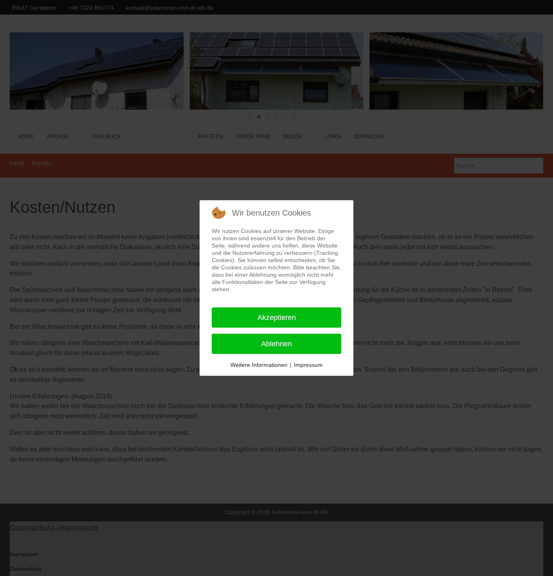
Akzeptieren (276, 317)
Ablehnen (276, 344)
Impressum (308, 365)
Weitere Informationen (258, 365)
